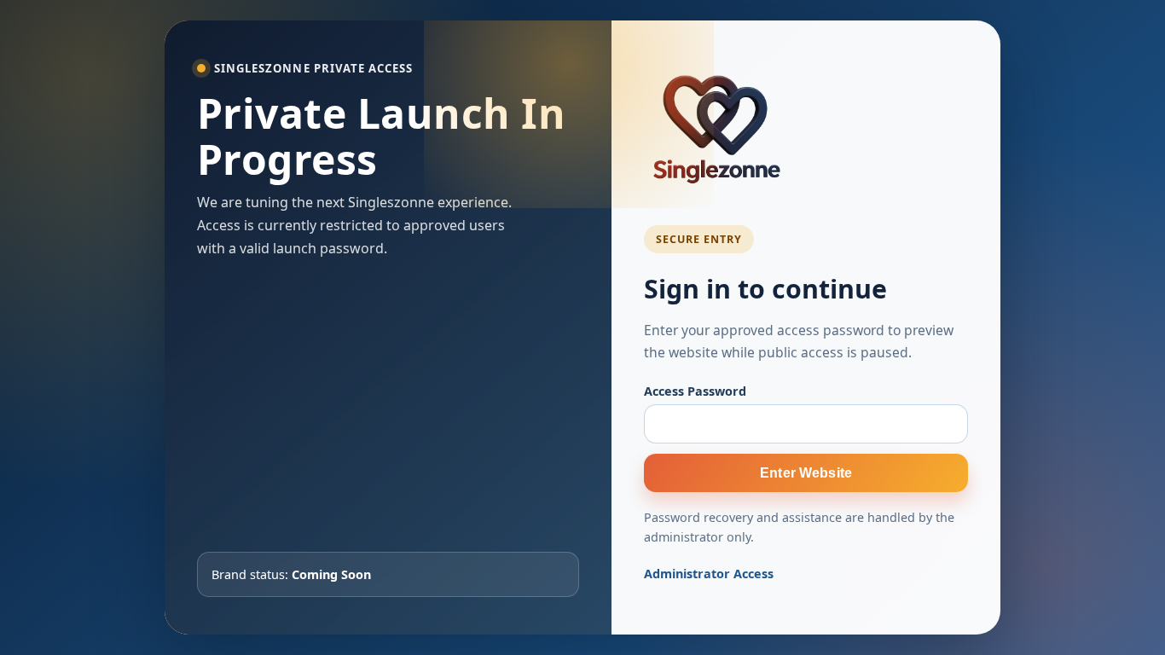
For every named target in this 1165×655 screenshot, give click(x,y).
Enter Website (806, 472)
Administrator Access (709, 573)
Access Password (695, 391)
